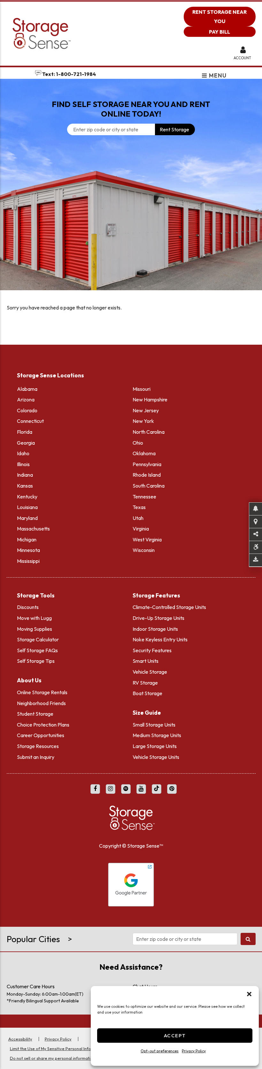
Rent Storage (174, 129)
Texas (139, 507)
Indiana (25, 475)
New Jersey (146, 410)
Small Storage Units (154, 724)
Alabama (27, 389)
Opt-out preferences (160, 1050)
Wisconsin (144, 550)
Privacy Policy (194, 1050)
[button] (249, 994)
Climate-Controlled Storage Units (169, 607)
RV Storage (145, 682)
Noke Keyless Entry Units (160, 639)
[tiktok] (156, 789)
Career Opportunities (40, 735)
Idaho (23, 453)
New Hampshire (150, 399)
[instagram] (110, 789)
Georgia (26, 443)
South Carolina (149, 485)
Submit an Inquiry (35, 757)
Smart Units (145, 661)
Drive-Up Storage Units (158, 618)
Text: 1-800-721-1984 (68, 74)
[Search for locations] (248, 939)
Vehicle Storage (150, 672)
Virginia (141, 528)
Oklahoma (144, 453)
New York (143, 421)
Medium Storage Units (157, 735)
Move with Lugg (34, 618)
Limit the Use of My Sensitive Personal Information (58, 1048)
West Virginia (147, 539)
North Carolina (149, 432)
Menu (217, 76)
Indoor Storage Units (155, 629)
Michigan (26, 539)
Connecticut (30, 421)
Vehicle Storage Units (156, 757)
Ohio (138, 443)
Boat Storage (147, 693)
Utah (138, 518)
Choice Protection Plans (43, 724)
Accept (175, 1035)
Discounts (28, 607)
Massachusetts (33, 528)
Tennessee (144, 496)
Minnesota (28, 550)
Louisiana (27, 507)
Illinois (23, 464)
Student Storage (35, 714)
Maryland (27, 518)
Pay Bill (219, 32)
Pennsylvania (147, 464)
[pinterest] (172, 789)
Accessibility (20, 1038)
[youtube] (141, 789)
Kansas (25, 485)
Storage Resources (38, 746)
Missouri (141, 389)
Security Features (152, 650)
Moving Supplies (34, 629)
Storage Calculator (38, 639)
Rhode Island (147, 475)
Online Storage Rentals (42, 692)
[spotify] (126, 789)
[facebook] (95, 789)
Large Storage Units (155, 746)
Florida (24, 432)
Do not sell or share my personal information (52, 1058)
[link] (131, 224)
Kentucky (27, 496)
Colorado (27, 410)
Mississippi (28, 561)
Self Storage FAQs (37, 650)
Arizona (26, 399)
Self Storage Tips (36, 661)
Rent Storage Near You (219, 16)
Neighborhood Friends (41, 703)
